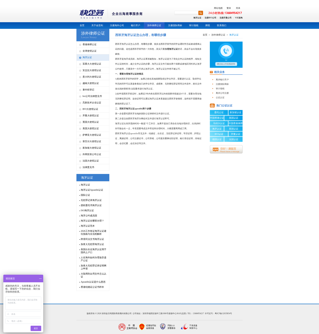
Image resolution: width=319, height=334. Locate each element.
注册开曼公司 (226, 18)
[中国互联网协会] (128, 327)
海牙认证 (197, 18)
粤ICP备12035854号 (223, 313)
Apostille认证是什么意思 (93, 282)
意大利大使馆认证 (92, 77)
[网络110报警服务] (168, 327)
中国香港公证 (217, 118)
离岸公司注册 (222, 93)
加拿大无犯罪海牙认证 (92, 244)
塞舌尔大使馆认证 (92, 141)
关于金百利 (97, 25)
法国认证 (233, 139)
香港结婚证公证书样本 (92, 287)
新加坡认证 (235, 112)
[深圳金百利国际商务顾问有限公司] (109, 14)
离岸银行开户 (222, 79)
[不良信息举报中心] (188, 327)
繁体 (229, 8)
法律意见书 (88, 167)
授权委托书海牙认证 (91, 205)
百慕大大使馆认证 (92, 64)
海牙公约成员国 (89, 215)
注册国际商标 (175, 25)
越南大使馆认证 (91, 83)
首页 (82, 25)
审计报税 (193, 25)
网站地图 (218, 8)
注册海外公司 (117, 25)
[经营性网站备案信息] (148, 327)
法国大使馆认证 (91, 161)
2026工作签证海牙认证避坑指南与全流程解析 (93, 232)
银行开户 (135, 25)
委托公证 (219, 112)
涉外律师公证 (154, 25)
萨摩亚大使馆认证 (92, 135)
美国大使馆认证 (91, 128)
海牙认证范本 (88, 226)
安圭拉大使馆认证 (92, 70)
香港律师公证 (90, 44)
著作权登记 (88, 89)
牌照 (207, 25)
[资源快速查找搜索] (200, 13)
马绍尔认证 (219, 123)
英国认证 (233, 129)
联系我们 (221, 25)
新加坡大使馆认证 (92, 148)
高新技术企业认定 (92, 102)
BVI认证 (219, 134)
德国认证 (217, 139)
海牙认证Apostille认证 (92, 190)
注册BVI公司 (210, 18)
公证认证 (220, 97)
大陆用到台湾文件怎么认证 (93, 275)
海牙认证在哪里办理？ (92, 221)
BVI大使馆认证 (90, 109)
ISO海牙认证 (87, 210)
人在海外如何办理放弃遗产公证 (93, 259)
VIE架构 (239, 18)
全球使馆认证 (90, 51)
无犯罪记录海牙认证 (91, 200)
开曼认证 (235, 134)
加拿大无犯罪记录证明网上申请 (93, 267)
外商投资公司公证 (92, 154)
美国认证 (233, 118)
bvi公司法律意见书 (92, 96)
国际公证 (85, 195)
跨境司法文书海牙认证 (92, 239)
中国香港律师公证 (236, 124)
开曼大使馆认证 (91, 115)
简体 (238, 8)
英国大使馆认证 (91, 122)
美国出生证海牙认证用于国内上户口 (93, 251)
